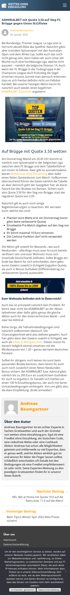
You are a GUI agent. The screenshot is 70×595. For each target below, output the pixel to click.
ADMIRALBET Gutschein (17, 91)
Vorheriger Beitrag (19, 511)
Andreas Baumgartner (34, 406)
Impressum (9, 539)
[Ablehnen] (65, 571)
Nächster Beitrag (52, 491)
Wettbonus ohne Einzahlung (29, 174)
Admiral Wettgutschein (27, 342)
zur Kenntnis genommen (22, 590)
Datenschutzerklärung (16, 544)
